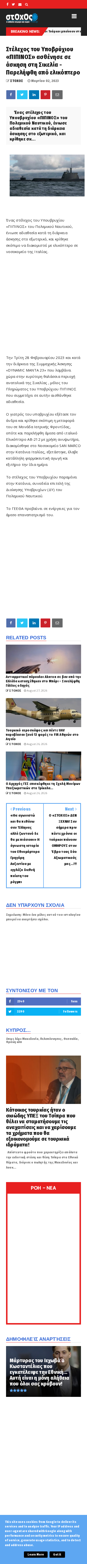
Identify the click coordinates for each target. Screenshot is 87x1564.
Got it (57, 1554)
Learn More (36, 1554)
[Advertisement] (43, 304)
